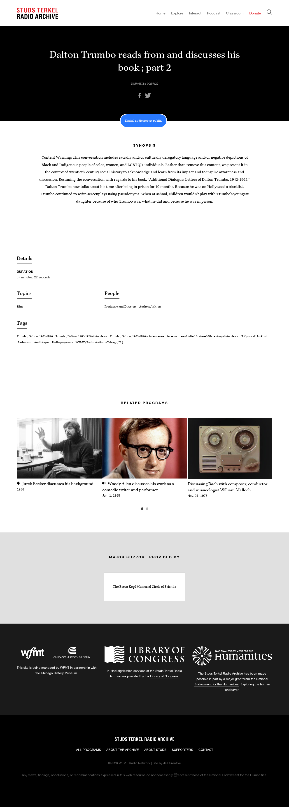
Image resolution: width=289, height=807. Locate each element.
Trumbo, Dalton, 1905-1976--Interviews (81, 336)
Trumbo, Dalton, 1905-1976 (35, 336)
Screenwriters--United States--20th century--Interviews (202, 336)
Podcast (213, 13)
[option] (59, 457)
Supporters (182, 750)
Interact (195, 13)
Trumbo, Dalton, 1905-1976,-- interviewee (137, 336)
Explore (177, 13)
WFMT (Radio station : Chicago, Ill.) (99, 342)
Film (20, 307)
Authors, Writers (150, 307)
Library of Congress (164, 676)
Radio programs (62, 342)
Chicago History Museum (59, 673)
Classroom (235, 13)
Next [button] (263, 448)
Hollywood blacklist (254, 336)
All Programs (88, 750)
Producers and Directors (121, 307)
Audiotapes (41, 342)
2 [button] (154, 508)
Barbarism (24, 342)
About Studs (155, 750)
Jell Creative (172, 763)
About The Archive (122, 750)
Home (160, 13)
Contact (205, 750)
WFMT (64, 667)
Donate (255, 13)
